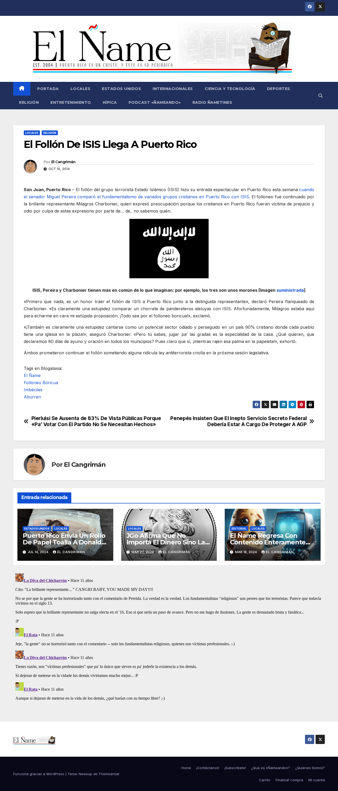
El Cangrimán (63, 161)
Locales (81, 88)
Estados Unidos (121, 88)
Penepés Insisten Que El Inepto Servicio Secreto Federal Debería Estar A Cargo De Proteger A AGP (238, 421)
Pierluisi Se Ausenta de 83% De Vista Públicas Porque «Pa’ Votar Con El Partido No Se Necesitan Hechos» (96, 421)
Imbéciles (33, 389)
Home (186, 768)
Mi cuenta (316, 780)
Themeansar (109, 774)
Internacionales (173, 88)
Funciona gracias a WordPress (39, 774)
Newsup (85, 774)
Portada (47, 88)
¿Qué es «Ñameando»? (270, 768)
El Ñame (32, 375)
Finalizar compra (289, 780)
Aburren (32, 396)
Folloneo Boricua (41, 382)
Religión (29, 102)
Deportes (278, 88)
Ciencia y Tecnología (230, 88)
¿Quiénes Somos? (310, 768)
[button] (320, 95)
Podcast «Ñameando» (155, 102)
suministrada (290, 290)
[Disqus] (169, 637)
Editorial (239, 528)
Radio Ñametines (212, 102)
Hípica (110, 102)
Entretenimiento (70, 102)
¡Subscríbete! (235, 768)
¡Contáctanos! (207, 768)
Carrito (264, 780)
